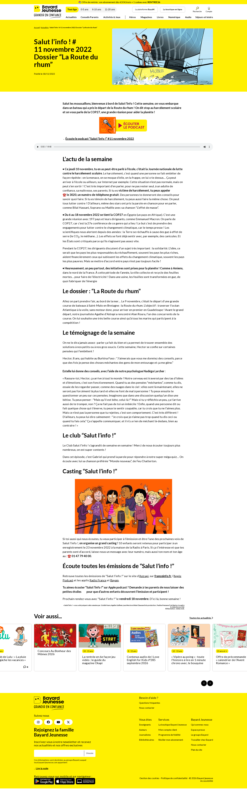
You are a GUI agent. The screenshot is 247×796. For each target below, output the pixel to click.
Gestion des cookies (149, 778)
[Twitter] (68, 722)
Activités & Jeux (111, 17)
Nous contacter (146, 707)
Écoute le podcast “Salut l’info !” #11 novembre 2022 (99, 138)
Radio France (97, 580)
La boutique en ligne (172, 9)
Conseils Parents (89, 17)
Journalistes (145, 734)
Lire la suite (42, 768)
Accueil (37, 27)
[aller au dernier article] (204, 683)
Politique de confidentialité (174, 778)
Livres (160, 17)
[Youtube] (58, 722)
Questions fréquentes (149, 702)
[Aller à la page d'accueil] (47, 17)
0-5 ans (84, 9)
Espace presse (198, 729)
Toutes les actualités (200, 617)
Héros (132, 17)
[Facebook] (48, 722)
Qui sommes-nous (200, 724)
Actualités (71, 17)
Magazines (146, 17)
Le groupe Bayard (199, 734)
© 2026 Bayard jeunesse (201, 778)
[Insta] (38, 722)
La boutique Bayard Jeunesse (172, 724)
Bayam (114, 580)
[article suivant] (210, 683)
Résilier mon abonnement (170, 739)
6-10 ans (96, 9)
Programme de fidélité (169, 734)
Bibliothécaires (146, 739)
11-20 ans (110, 9)
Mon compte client (167, 729)
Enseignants (145, 724)
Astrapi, (144, 576)
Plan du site (196, 749)
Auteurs (143, 729)
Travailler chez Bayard (202, 739)
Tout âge (72, 9)
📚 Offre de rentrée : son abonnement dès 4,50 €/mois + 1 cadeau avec (119, 2)
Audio (188, 17)
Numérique (174, 17)
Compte (209, 11)
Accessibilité (206, 780)
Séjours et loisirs (204, 17)
